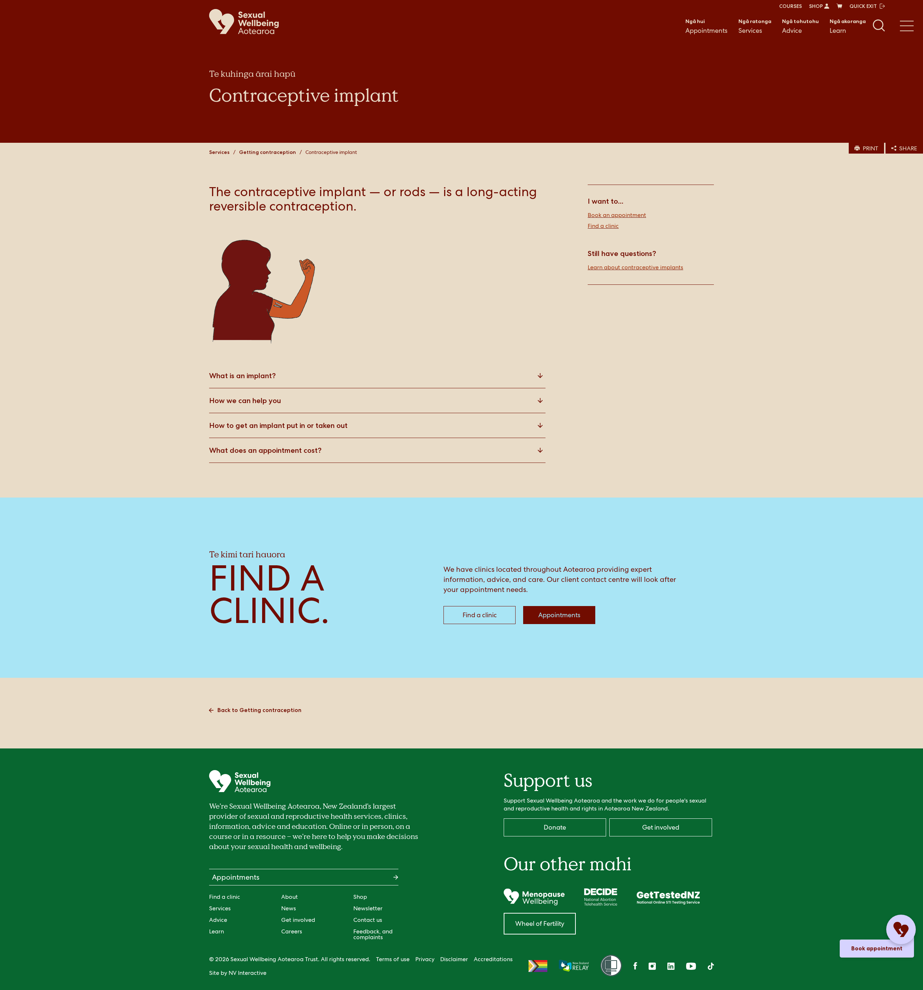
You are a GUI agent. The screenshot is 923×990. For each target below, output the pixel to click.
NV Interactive (247, 973)
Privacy (424, 959)
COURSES (790, 6)
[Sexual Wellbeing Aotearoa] (244, 21)
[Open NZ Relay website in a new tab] (574, 966)
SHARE (908, 148)
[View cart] (839, 6)
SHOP (816, 6)
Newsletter (368, 908)
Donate (555, 827)
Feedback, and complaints (373, 934)
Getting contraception (267, 152)
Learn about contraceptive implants (635, 267)
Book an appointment (617, 215)
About (289, 897)
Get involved (298, 920)
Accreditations (493, 959)
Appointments (706, 26)
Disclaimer (454, 959)
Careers (291, 931)
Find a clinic (603, 226)
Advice (800, 26)
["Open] (534, 897)
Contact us (367, 920)
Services (754, 26)
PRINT (870, 148)
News (288, 908)
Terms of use (393, 959)
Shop (360, 897)
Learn (848, 26)
